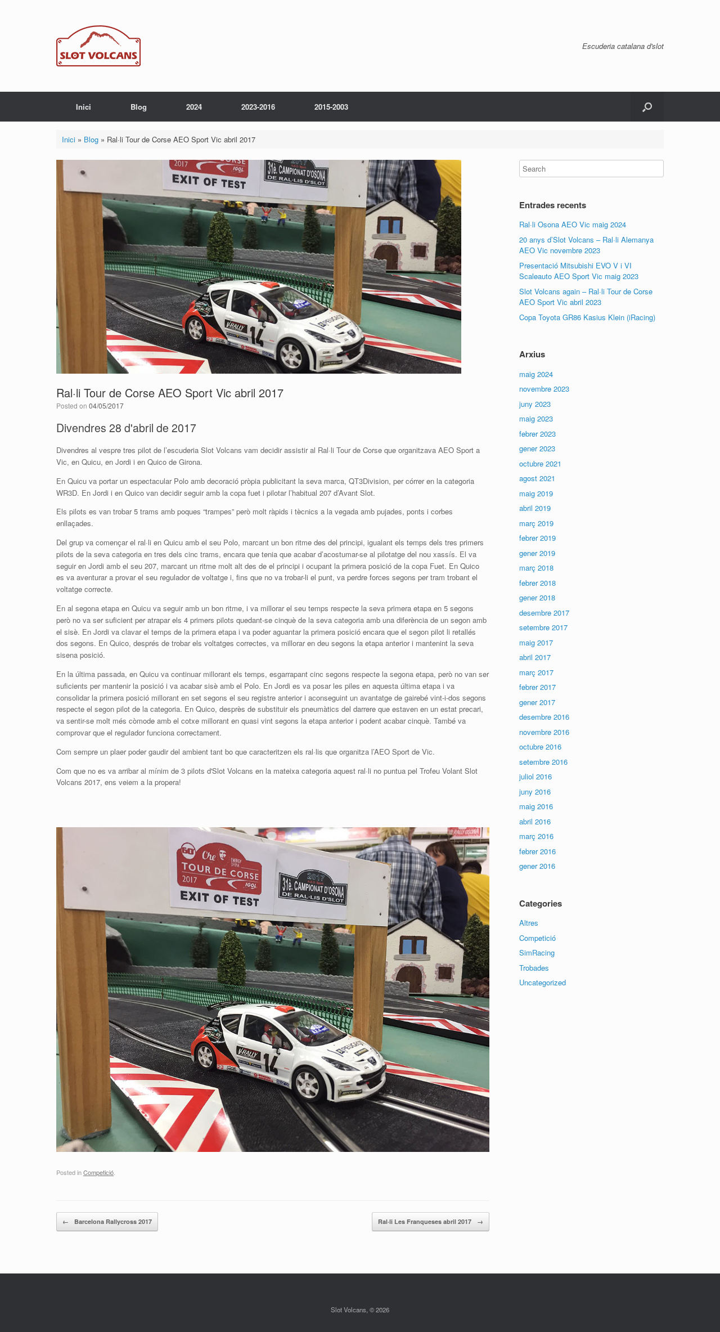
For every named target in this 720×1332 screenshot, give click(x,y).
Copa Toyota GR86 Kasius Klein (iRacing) (587, 317)
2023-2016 (258, 106)
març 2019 (536, 523)
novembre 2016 (544, 731)
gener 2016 (537, 865)
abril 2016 (535, 821)
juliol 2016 (535, 776)
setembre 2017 (543, 627)
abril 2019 (535, 508)
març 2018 (536, 567)
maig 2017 (536, 642)
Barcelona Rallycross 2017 (107, 1221)
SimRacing (537, 952)
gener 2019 (537, 553)
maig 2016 (536, 806)
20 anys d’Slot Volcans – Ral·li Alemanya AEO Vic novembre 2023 (586, 245)
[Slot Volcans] (98, 45)
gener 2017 (537, 702)
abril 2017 (535, 657)
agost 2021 (537, 478)
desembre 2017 (544, 612)
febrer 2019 (537, 537)
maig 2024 (536, 374)
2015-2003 (331, 106)
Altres (528, 922)
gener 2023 (537, 448)
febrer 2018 (537, 582)
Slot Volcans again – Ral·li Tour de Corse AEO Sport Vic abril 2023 (585, 297)
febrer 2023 (537, 433)
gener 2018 (537, 597)
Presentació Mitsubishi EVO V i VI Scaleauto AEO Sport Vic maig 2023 (578, 271)
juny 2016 (535, 791)
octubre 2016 (540, 746)
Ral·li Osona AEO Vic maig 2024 (572, 224)
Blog (138, 106)
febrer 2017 (537, 686)
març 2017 (536, 672)
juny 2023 (535, 403)
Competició (98, 1172)
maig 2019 (536, 493)
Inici (83, 106)
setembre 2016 (543, 761)
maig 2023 (536, 418)
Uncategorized (542, 982)
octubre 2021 (540, 463)
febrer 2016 (537, 851)
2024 (194, 106)
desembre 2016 (544, 716)
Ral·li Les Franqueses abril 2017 (430, 1221)
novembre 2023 (544, 388)
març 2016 (536, 836)
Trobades (534, 967)
